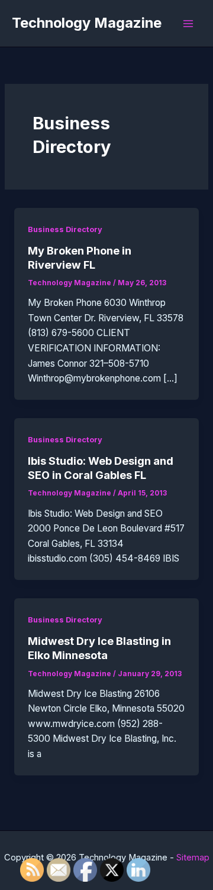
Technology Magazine (87, 22)
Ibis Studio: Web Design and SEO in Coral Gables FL (100, 467)
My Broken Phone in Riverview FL (79, 257)
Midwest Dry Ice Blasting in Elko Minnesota (99, 647)
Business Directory (65, 229)
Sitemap (192, 857)
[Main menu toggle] (188, 23)
